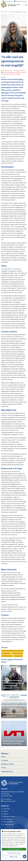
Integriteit (23, 72)
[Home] (11, 5)
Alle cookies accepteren (14, 849)
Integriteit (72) (6, 653)
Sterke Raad (12, 74)
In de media (4, 760)
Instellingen (14, 856)
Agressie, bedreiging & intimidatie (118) (13, 651)
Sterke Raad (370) (7, 656)
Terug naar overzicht (20, 70)
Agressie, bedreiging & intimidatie (11, 72)
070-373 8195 (7, 799)
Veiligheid (18, 74)
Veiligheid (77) (18, 656)
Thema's (3, 767)
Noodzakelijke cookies (14, 853)
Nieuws (5, 11)
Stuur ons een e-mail (9, 801)
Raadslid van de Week (7, 764)
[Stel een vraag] (24, 856)
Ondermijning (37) (18, 653)
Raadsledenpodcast (7, 771)
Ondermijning (4, 74)
